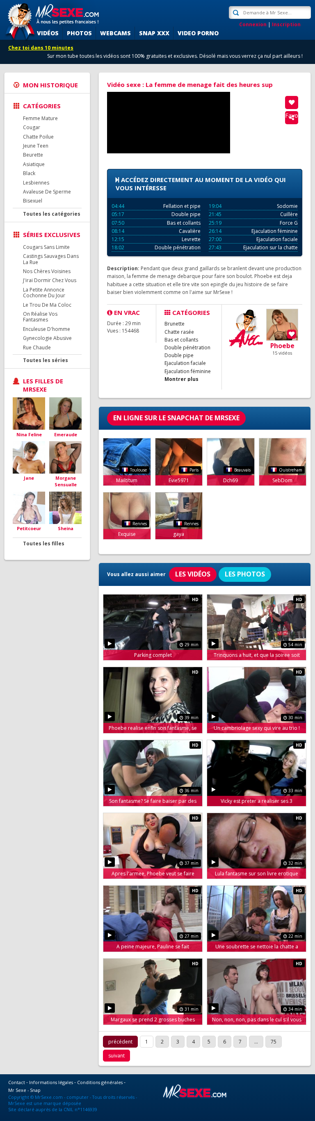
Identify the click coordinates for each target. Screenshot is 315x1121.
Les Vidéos (192, 574)
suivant (116, 1055)
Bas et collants (156, 222)
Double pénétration (156, 247)
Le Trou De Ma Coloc (47, 304)
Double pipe (156, 214)
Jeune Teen (35, 145)
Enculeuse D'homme (46, 329)
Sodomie (253, 206)
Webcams (115, 33)
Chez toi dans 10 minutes (40, 47)
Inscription (286, 24)
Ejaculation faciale (253, 239)
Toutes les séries (45, 360)
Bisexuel (32, 200)
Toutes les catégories (51, 213)
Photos (79, 33)
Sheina (65, 528)
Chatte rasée (179, 331)
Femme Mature (40, 118)
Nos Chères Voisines (47, 271)
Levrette (156, 239)
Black (29, 173)
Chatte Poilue (38, 136)
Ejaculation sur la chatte (253, 247)
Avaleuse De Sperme (47, 191)
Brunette (174, 323)
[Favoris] (291, 102)
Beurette (33, 154)
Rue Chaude (37, 347)
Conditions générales (100, 1082)
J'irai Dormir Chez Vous (49, 280)
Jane (29, 478)
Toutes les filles (43, 543)
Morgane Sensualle (66, 481)
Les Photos (245, 574)
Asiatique (34, 164)
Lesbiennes (36, 182)
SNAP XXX (154, 33)
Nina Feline (29, 434)
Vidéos (48, 33)
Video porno (198, 33)
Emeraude (65, 434)
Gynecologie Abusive (47, 338)
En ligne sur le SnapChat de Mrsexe (176, 417)
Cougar (31, 127)
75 (273, 1041)
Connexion (253, 24)
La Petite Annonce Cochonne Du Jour (44, 292)
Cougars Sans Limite (46, 247)
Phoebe (282, 345)
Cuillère (253, 214)
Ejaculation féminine (253, 231)
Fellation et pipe (156, 206)
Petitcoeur (29, 528)
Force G (253, 222)
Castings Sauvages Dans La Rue (51, 259)
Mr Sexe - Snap (24, 1090)
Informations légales (51, 1082)
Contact (16, 1082)
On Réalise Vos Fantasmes (40, 316)
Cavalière (156, 231)
